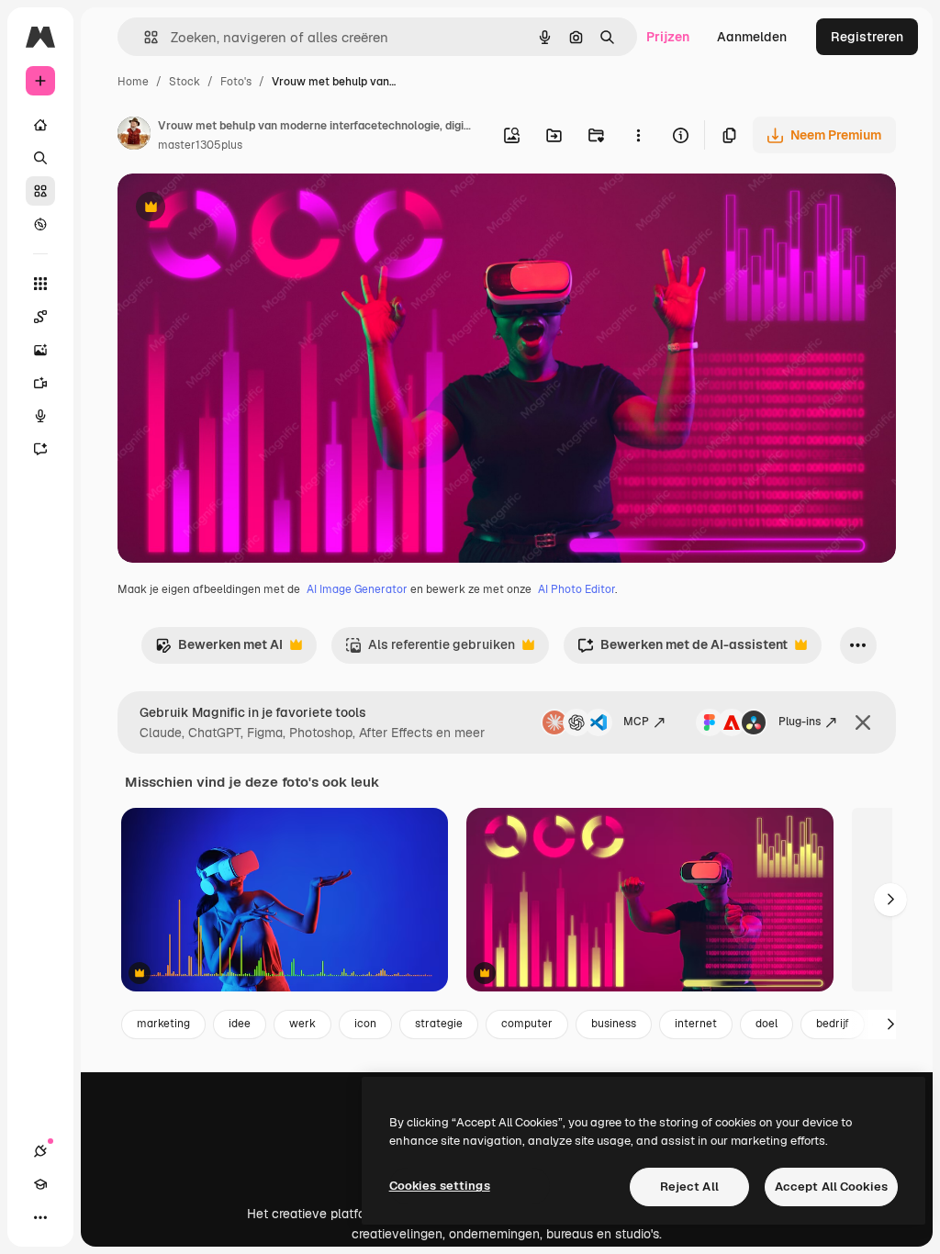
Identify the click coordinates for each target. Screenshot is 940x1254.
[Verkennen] (40, 224)
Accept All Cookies (831, 1186)
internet (696, 1023)
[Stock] (40, 191)
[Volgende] (890, 899)
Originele (238, 209)
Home (133, 81)
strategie (439, 1023)
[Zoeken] (40, 158)
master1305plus (200, 145)
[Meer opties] (638, 135)
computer (527, 1023)
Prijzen (667, 36)
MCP (636, 721)
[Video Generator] (40, 382)
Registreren (867, 36)
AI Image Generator (357, 589)
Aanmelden (752, 36)
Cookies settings (439, 1185)
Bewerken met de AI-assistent (682, 649)
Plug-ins (799, 721)
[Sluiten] (863, 722)
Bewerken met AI (219, 649)
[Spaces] (40, 316)
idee (240, 1023)
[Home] (40, 125)
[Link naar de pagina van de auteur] (134, 136)
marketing (163, 1023)
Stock (184, 81)
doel (766, 1023)
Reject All (689, 1186)
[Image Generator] (40, 349)
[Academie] (40, 1184)
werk (302, 1023)
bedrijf (832, 1023)
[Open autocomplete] (143, 37)
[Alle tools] (40, 283)
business (613, 1023)
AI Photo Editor (576, 589)
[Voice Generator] (40, 416)
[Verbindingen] (40, 1151)
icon (365, 1023)
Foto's (236, 81)
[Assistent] (40, 449)
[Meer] (40, 1217)
